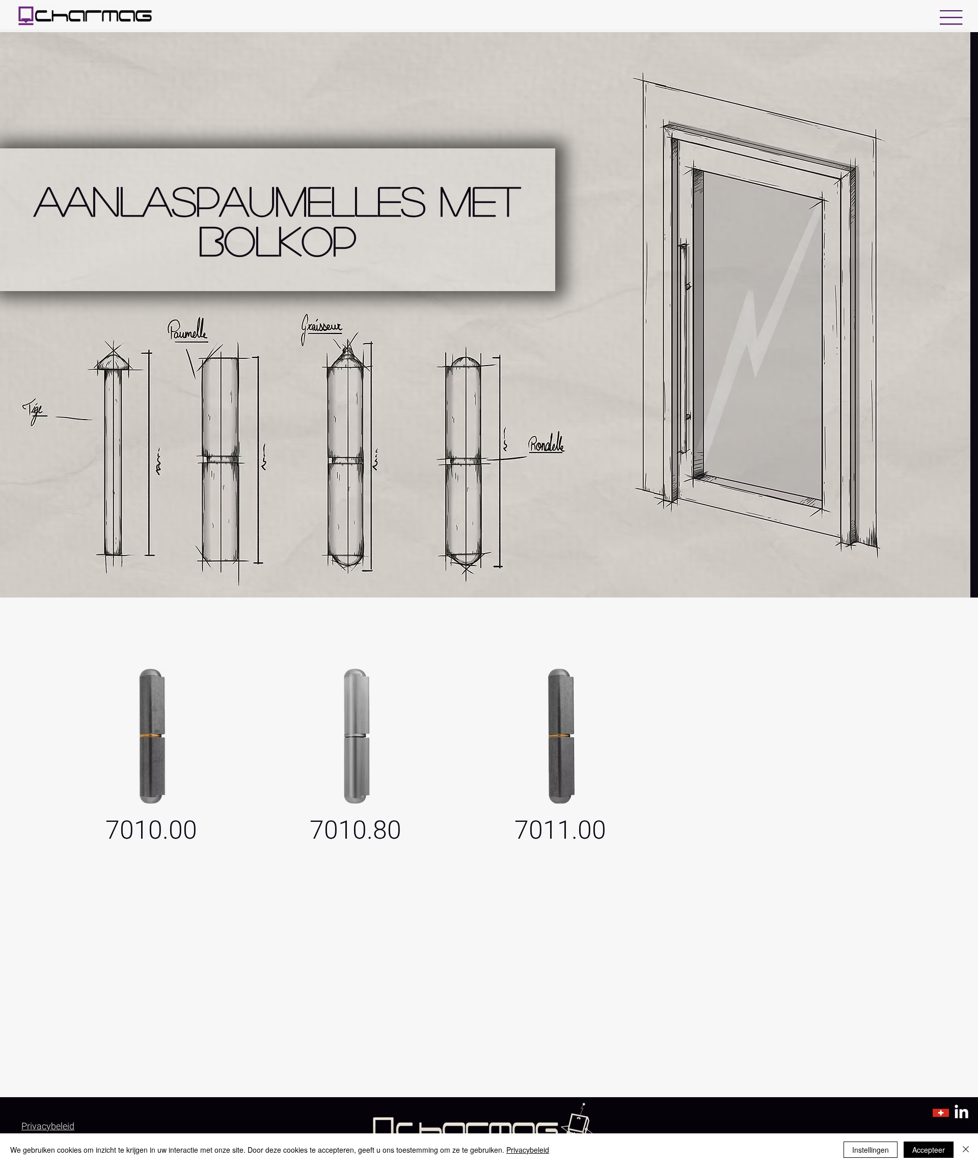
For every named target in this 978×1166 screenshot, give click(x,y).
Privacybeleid (527, 1150)
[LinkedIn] (961, 1112)
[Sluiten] (966, 1150)
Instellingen (870, 1150)
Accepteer (928, 1150)
